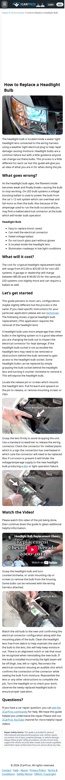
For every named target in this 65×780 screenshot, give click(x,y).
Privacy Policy (38, 770)
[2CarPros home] (27, 4)
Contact (6, 770)
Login (51, 4)
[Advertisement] (32, 48)
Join (60, 4)
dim (25, 466)
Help (16, 770)
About (24, 770)
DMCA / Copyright (45, 774)
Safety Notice (24, 774)
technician (52, 313)
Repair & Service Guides (13, 12)
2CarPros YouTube (13, 719)
